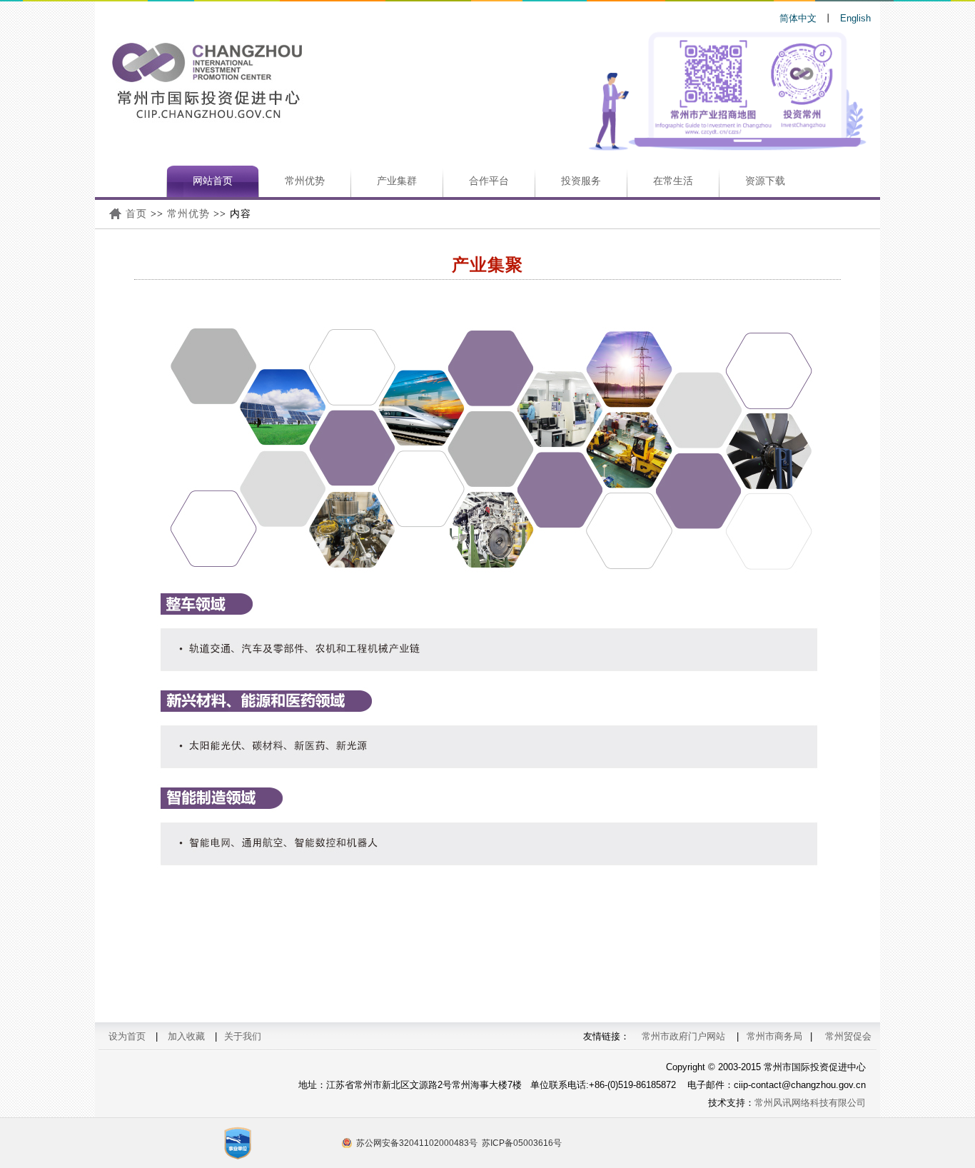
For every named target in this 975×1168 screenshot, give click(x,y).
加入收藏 (186, 1036)
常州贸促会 (848, 1036)
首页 (136, 213)
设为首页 (127, 1036)
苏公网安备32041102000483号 (417, 1143)
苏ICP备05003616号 (522, 1143)
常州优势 (188, 213)
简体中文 (798, 18)
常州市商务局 (774, 1036)
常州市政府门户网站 (683, 1036)
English (855, 18)
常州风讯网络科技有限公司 (810, 1102)
